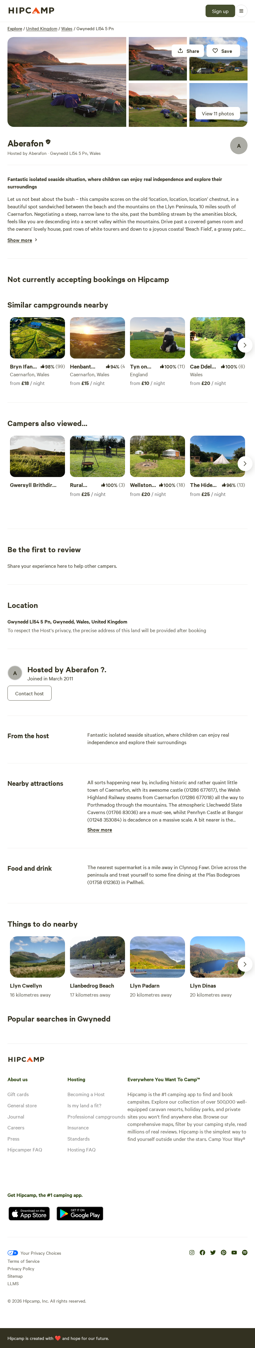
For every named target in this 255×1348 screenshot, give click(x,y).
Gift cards (18, 1094)
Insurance (78, 1127)
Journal (15, 1116)
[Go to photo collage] (66, 82)
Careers (15, 1127)
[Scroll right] (245, 345)
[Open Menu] (241, 11)
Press (13, 1138)
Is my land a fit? (84, 1105)
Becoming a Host (86, 1094)
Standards (78, 1138)
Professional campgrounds (96, 1116)
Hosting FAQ (81, 1149)
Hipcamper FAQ (24, 1149)
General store (22, 1105)
